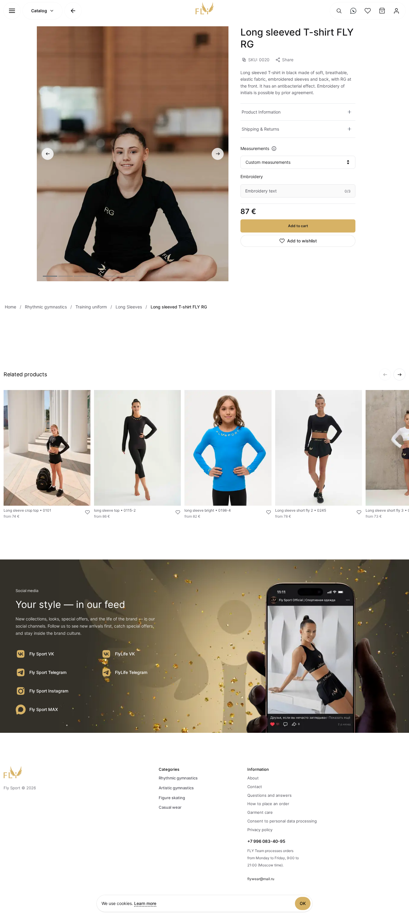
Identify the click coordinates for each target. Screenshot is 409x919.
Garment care (260, 812)
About (253, 778)
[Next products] (399, 374)
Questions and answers (269, 795)
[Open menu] (12, 10)
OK (303, 903)
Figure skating (172, 797)
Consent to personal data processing (282, 821)
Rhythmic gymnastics (178, 778)
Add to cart (298, 226)
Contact (254, 786)
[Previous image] (48, 154)
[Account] (396, 10)
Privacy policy (259, 829)
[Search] (339, 10)
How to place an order (268, 803)
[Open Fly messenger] (353, 10)
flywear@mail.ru (260, 879)
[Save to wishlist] (83, 512)
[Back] (73, 10)
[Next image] (218, 154)
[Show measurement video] (274, 148)
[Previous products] (385, 374)
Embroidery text (261, 190)
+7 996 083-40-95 (266, 841)
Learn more (145, 903)
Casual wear (170, 807)
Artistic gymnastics (176, 787)
